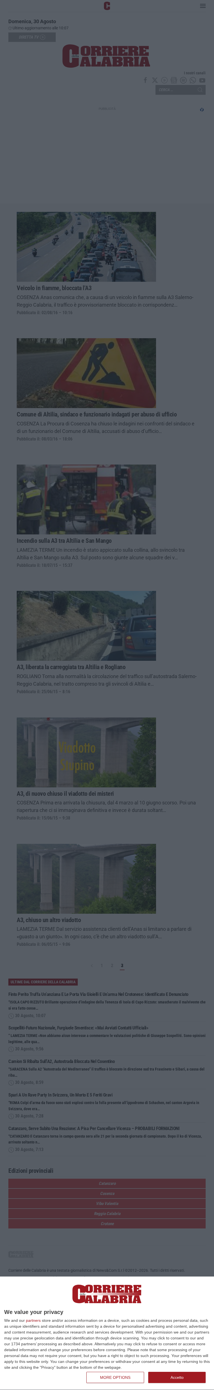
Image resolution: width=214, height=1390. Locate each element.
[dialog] (107, 1333)
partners (33, 1320)
